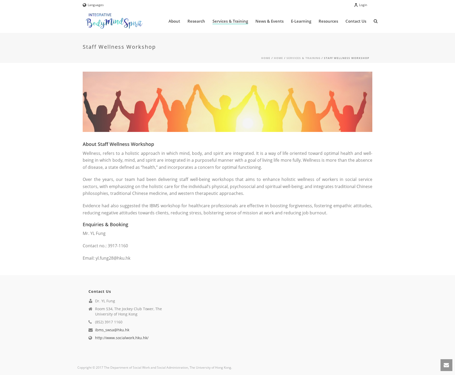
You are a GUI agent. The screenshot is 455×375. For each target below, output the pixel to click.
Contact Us (355, 21)
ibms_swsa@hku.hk (112, 330)
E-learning (301, 21)
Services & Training (230, 21)
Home (265, 58)
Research (196, 21)
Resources (328, 21)
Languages (96, 5)
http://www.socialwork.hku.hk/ (122, 337)
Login (363, 5)
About (174, 21)
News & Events (269, 21)
